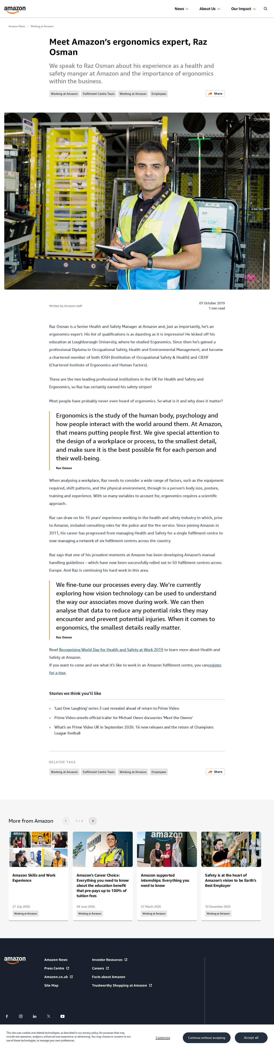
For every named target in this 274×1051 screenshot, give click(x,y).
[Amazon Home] (15, 10)
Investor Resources (107, 959)
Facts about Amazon (108, 977)
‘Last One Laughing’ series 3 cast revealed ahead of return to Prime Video (116, 708)
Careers (98, 968)
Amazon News (17, 26)
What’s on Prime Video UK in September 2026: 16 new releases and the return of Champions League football (133, 730)
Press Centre (54, 968)
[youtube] (65, 1016)
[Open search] (265, 8)
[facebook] (9, 1016)
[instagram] (23, 1016)
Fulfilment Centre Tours (99, 94)
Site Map (51, 985)
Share (218, 93)
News (179, 8)
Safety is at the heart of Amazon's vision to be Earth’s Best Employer (230, 880)
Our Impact (241, 8)
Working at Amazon (42, 26)
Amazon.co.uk (56, 977)
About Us (208, 8)
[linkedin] (37, 1016)
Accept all (251, 1038)
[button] (187, 9)
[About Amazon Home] (14, 960)
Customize (163, 1038)
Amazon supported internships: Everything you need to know (165, 880)
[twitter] (51, 1016)
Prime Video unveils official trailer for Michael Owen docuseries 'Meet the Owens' (123, 717)
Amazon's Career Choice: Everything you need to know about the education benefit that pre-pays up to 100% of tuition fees (103, 885)
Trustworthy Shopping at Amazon (119, 985)
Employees (159, 94)
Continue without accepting (206, 1038)
